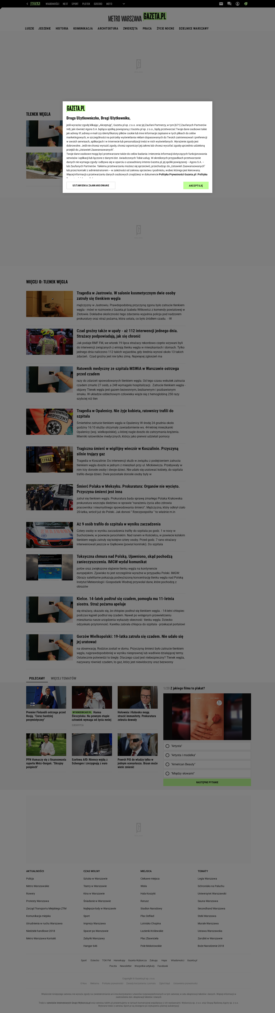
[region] (137, 147)
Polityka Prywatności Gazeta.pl (177, 174)
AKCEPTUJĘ (196, 185)
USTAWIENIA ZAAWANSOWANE (91, 185)
